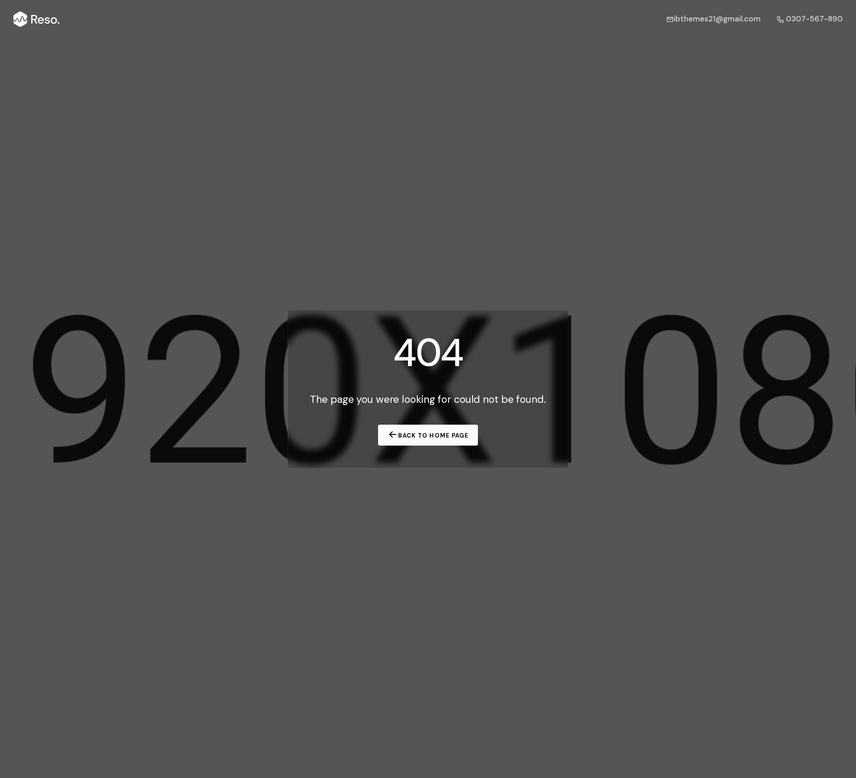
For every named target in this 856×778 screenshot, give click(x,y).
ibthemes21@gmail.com (717, 19)
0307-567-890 (813, 19)
